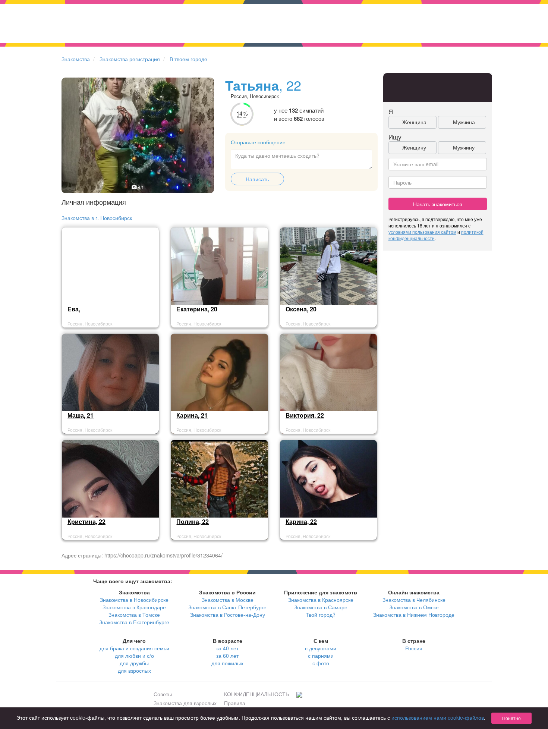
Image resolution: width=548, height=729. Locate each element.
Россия (413, 648)
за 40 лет (227, 648)
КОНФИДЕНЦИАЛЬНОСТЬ (256, 694)
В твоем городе (188, 59)
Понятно (511, 718)
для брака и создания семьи (134, 648)
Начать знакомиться (437, 204)
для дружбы (134, 663)
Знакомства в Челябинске (413, 599)
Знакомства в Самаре (320, 607)
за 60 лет (227, 655)
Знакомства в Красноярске (320, 599)
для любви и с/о (134, 655)
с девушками (320, 648)
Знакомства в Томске (134, 614)
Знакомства (76, 59)
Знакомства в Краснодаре (134, 607)
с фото (320, 663)
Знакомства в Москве (227, 599)
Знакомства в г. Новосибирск (97, 217)
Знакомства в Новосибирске (134, 599)
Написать (257, 179)
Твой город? (321, 614)
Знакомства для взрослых (185, 703)
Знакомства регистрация (130, 59)
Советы (163, 694)
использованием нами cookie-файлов (437, 717)
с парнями (321, 655)
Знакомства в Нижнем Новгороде (413, 614)
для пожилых (227, 663)
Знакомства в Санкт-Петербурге (227, 607)
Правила (234, 703)
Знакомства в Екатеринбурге (134, 622)
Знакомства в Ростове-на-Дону (227, 614)
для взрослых (134, 670)
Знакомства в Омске (414, 607)
